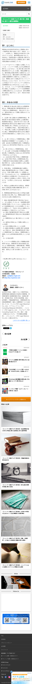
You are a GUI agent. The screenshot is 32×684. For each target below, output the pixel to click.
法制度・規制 (6, 30)
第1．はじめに (7, 37)
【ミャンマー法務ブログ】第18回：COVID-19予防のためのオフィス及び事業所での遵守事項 (15, 512)
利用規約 (3, 639)
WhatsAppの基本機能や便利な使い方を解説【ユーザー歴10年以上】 (19, 380)
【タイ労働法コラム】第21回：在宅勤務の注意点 (14, 339)
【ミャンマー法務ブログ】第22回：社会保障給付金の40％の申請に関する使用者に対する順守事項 (15, 429)
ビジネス (5, 8)
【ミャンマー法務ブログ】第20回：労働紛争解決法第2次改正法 (15, 459)
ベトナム (5, 347)
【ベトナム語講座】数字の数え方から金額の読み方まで (19, 360)
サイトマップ (4, 649)
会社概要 (3, 646)
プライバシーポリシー (6, 642)
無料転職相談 (21, 2)
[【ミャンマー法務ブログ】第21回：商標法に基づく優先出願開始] (11, 328)
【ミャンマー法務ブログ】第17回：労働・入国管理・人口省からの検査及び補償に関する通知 (15, 539)
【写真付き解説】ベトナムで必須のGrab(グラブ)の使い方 (18, 351)
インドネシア (6, 376)
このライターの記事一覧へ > (21, 320)
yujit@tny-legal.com (13, 276)
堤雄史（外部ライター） (17, 287)
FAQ (2, 635)
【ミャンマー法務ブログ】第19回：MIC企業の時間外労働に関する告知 (15, 485)
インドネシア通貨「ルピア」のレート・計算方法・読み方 (19, 389)
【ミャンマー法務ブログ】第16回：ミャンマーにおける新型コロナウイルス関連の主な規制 (15, 566)
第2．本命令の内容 (8, 39)
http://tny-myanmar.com (12, 278)
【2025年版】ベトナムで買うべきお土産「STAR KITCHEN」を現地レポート (19, 370)
